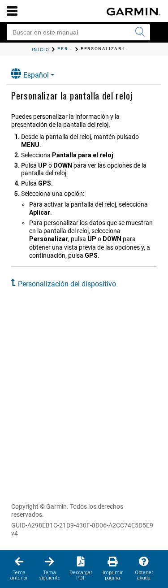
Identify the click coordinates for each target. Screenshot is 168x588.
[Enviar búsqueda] (139, 32)
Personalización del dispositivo (67, 284)
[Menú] (12, 10)
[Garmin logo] (133, 11)
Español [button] (36, 75)
